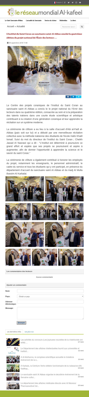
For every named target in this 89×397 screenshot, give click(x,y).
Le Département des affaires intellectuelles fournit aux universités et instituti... (50, 350)
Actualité (21, 26)
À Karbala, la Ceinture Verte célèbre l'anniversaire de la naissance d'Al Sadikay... (51, 367)
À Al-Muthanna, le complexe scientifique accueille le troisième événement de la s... (47, 358)
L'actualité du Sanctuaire (33, 20)
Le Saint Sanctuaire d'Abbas (14, 20)
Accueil (10, 26)
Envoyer (21, 323)
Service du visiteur (50, 20)
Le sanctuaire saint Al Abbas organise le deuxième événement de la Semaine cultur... (50, 376)
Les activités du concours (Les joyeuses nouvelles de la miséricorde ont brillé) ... (52, 341)
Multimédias (63, 20)
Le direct (73, 20)
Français (58, 2)
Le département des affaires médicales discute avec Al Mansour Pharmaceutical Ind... (48, 384)
